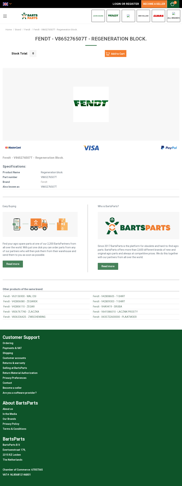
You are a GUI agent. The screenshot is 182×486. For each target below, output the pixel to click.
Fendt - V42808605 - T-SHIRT (109, 296)
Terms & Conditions (14, 428)
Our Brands (9, 418)
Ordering (8, 343)
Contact (7, 382)
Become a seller (12, 387)
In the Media (10, 414)
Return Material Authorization (20, 373)
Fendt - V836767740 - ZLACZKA (21, 311)
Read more (12, 264)
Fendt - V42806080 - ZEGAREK (20, 301)
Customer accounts (14, 358)
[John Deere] (98, 16)
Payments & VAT (12, 348)
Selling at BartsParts (15, 368)
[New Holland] (143, 16)
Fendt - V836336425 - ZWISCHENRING (24, 316)
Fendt (44, 182)
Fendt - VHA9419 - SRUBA (107, 306)
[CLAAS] (158, 16)
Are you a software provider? (20, 392)
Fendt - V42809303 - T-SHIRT (109, 301)
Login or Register (126, 4)
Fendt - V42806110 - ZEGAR (19, 306)
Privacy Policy (11, 423)
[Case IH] (128, 16)
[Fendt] (113, 16)
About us (8, 409)
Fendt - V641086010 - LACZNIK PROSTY (115, 311)
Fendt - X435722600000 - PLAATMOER (115, 316)
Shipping (8, 353)
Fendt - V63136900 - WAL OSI (19, 296)
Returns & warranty (14, 363)
